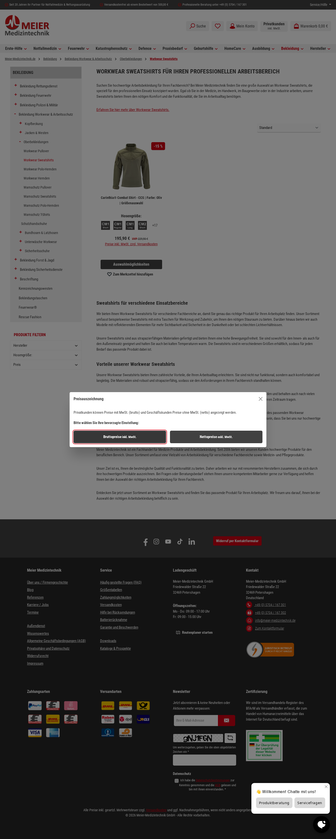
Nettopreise (216, 437)
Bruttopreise (120, 437)
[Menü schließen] (260, 399)
